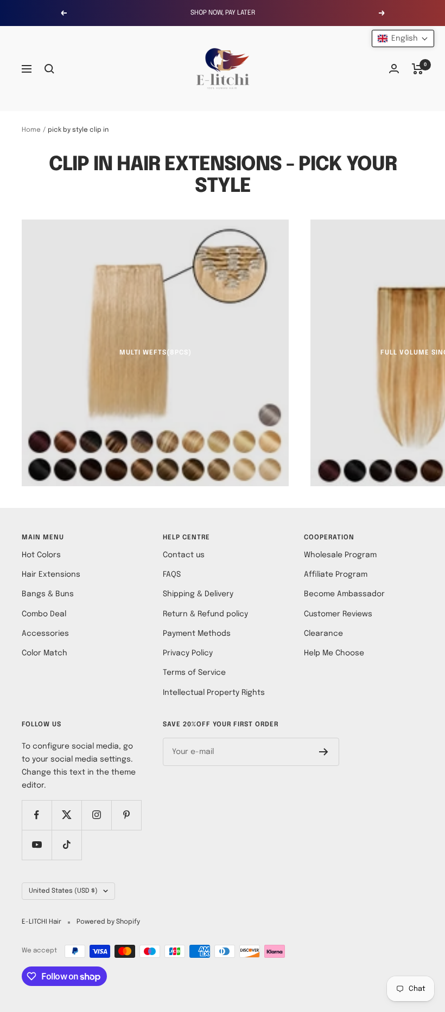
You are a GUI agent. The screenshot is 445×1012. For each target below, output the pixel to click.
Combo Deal (44, 614)
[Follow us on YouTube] (37, 845)
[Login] (394, 68)
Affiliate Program (335, 574)
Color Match (44, 653)
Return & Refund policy (205, 614)
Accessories (45, 633)
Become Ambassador (344, 594)
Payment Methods (197, 633)
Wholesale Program (340, 555)
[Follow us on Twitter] (66, 815)
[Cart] (417, 68)
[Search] (49, 69)
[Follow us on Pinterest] (126, 815)
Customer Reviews (338, 614)
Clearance (323, 633)
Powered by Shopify (108, 922)
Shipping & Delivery (198, 594)
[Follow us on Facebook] (37, 815)
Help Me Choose (334, 653)
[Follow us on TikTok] (66, 845)
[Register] (323, 752)
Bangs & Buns (48, 594)
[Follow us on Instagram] (96, 815)
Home (31, 130)
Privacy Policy (188, 653)
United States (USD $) (63, 891)
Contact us (184, 555)
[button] (403, 38)
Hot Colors (41, 555)
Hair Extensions (51, 574)
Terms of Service (194, 672)
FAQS (172, 574)
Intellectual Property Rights (214, 693)
